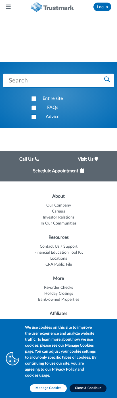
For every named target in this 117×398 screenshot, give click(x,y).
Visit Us (86, 159)
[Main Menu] (8, 7)
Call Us (27, 159)
